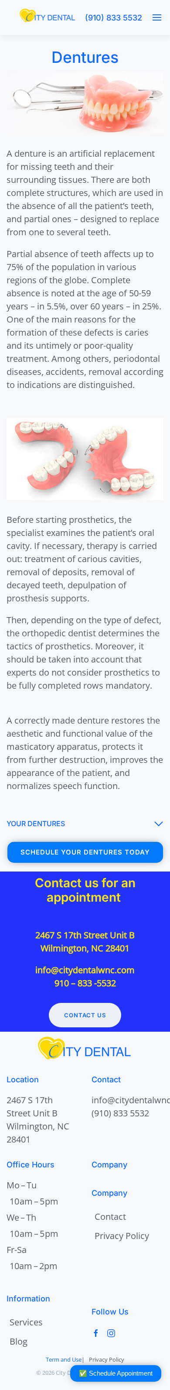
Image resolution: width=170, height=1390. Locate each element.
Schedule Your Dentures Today (85, 852)
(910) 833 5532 (113, 17)
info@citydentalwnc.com (85, 970)
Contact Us (85, 1015)
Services (26, 1322)
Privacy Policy (122, 1236)
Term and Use (64, 1359)
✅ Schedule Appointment (116, 1373)
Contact (110, 1216)
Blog (18, 1341)
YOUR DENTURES (36, 823)
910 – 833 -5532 (85, 983)
